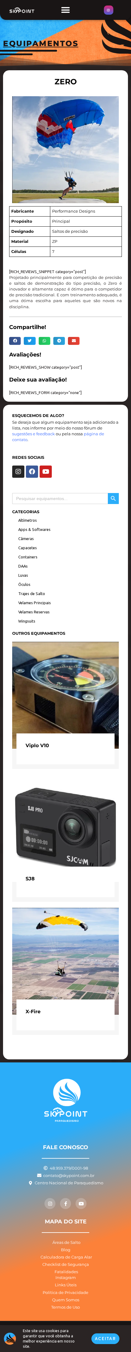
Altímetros (27, 520)
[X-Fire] (65, 961)
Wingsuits (26, 621)
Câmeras (26, 538)
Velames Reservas (34, 612)
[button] (65, 10)
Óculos (24, 584)
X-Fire (33, 1011)
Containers (27, 557)
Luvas (23, 575)
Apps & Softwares (34, 529)
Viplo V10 (37, 745)
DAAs (23, 566)
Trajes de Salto (31, 593)
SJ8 (30, 878)
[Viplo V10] (65, 694)
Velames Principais (34, 603)
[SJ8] (65, 828)
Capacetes (27, 548)
